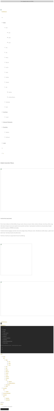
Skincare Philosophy (7, 122)
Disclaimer (5, 339)
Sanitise (7, 77)
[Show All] (1, 323)
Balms (7, 57)
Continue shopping (5, 409)
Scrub (9, 42)
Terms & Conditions (6, 338)
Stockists (5, 127)
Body (7, 27)
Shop (4, 22)
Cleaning (7, 82)
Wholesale (8, 137)
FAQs (4, 331)
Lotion (9, 37)
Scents (7, 67)
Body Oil (7, 62)
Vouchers (10, 92)
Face (6, 47)
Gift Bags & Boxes (11, 97)
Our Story (5, 112)
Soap (9, 32)
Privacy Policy (5, 343)
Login (4, 143)
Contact (7, 117)
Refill (7, 107)
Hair (6, 52)
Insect (7, 72)
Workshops (8, 102)
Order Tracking (5, 333)
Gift (6, 87)
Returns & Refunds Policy (7, 341)
